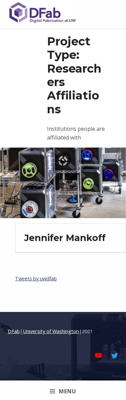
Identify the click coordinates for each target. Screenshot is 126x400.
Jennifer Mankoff (65, 237)
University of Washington (51, 331)
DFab (14, 331)
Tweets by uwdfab (36, 278)
